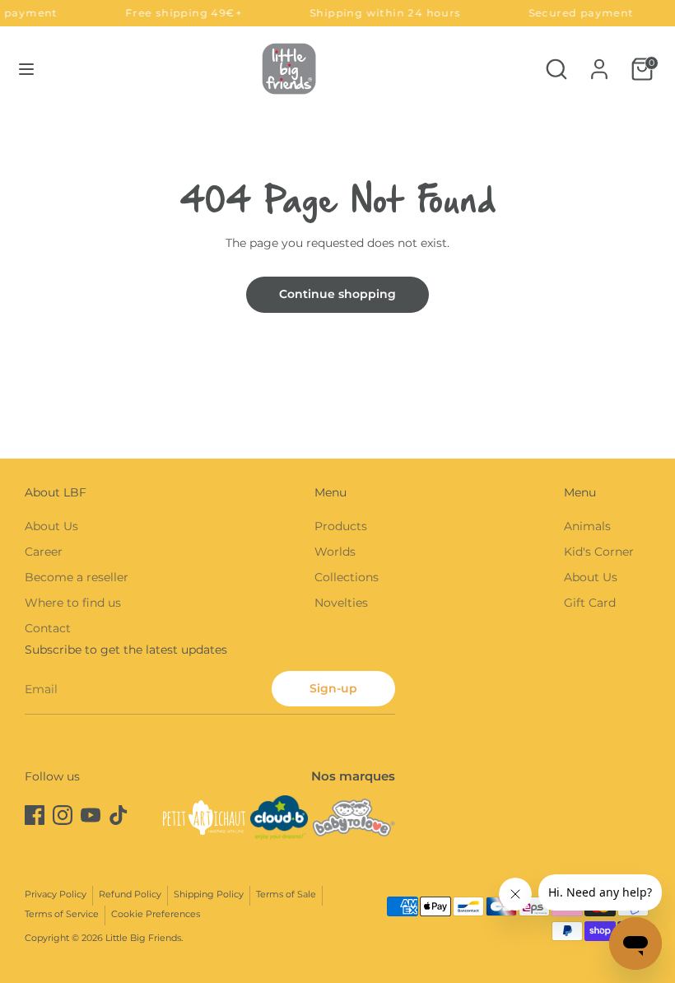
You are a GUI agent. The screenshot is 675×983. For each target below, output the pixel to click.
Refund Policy (130, 894)
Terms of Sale (286, 894)
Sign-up (333, 688)
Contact (48, 628)
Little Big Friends (143, 938)
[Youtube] (90, 815)
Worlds (335, 551)
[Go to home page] (289, 69)
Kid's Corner (599, 551)
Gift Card (590, 602)
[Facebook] (34, 815)
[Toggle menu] (26, 69)
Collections (346, 577)
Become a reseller (76, 577)
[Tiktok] (118, 815)
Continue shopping (337, 294)
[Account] (599, 61)
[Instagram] (62, 815)
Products (340, 526)
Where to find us (73, 602)
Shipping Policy (209, 894)
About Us (51, 526)
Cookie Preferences (155, 914)
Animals (587, 526)
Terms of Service (62, 914)
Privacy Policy (55, 894)
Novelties (341, 602)
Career (44, 551)
